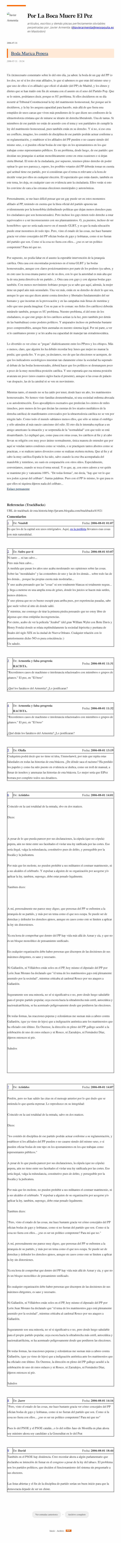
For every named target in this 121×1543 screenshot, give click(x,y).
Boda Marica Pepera (29, 53)
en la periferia (78, 529)
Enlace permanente (18, 489)
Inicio (52, 1530)
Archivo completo (77, 1514)
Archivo (60, 1530)
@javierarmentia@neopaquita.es (93, 27)
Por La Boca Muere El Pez (59, 15)
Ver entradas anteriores (46, 1514)
